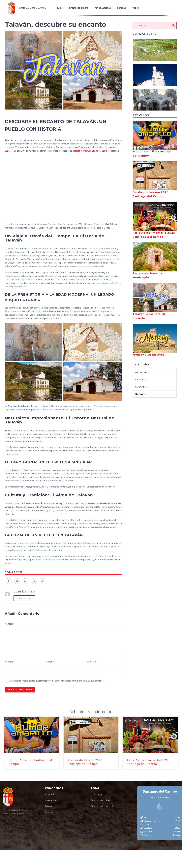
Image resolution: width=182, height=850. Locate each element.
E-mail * (50, 661)
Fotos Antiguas (103, 8)
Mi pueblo (50, 794)
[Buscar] (173, 25)
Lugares (140, 387)
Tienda (135, 8)
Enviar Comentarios (20, 689)
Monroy (84, 150)
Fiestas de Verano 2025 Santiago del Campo (85, 762)
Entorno (141, 372)
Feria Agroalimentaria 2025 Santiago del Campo (147, 762)
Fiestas (140, 379)
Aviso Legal (97, 794)
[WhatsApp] (34, 581)
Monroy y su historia (148, 354)
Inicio (60, 8)
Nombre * (9, 661)
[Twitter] (17, 581)
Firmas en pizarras (78, 8)
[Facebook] (8, 581)
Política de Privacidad (102, 806)
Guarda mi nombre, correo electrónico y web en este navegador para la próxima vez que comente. (57, 680)
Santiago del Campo (99, 150)
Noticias (121, 8)
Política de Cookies (100, 800)
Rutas (139, 394)
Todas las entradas (24, 598)
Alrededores (51, 800)
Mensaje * (9, 623)
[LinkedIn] (25, 581)
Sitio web (91, 661)
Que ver (49, 812)
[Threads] (42, 581)
